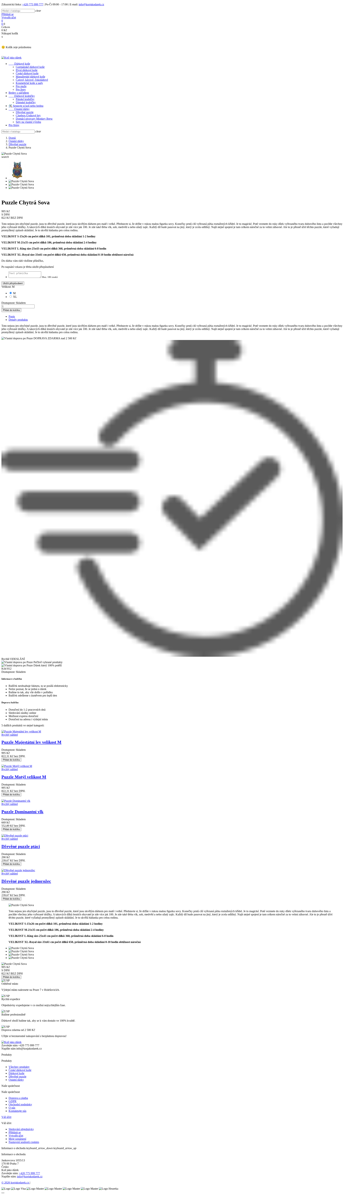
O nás (12, 1107)
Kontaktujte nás (17, 1110)
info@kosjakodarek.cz (91, 4)
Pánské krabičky (25, 99)
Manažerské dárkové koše (30, 76)
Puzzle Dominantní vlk (22, 811)
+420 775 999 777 (32, 4)
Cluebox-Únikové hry (28, 115)
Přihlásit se (7, 14)
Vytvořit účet (8, 17)
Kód (4, 668)
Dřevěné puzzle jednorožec (26, 881)
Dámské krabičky (26, 102)
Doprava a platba (18, 1098)
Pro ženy (21, 89)
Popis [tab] (12, 316)
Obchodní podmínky (20, 1104)
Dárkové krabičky (22, 95)
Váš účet (6, 1117)
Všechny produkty (19, 1066)
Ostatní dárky (19, 109)
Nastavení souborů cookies (24, 1142)
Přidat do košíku (11, 310)
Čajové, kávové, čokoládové (32, 79)
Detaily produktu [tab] (18, 319)
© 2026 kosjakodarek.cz (15, 1182)
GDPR (12, 1101)
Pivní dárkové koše (26, 70)
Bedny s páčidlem (19, 92)
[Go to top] (2, 1192)
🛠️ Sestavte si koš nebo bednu (26, 105)
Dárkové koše (19, 63)
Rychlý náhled (9, 734)
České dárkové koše (27, 73)
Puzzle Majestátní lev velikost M (31, 742)
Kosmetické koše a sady (29, 83)
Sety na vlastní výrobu (28, 121)
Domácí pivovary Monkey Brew (34, 118)
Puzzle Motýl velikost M (23, 777)
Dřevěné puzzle (25, 112)
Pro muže (21, 86)
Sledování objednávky (21, 1129)
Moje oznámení (17, 1138)
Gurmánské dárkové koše (30, 66)
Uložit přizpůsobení (13, 283)
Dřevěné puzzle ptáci (20, 846)
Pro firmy (14, 125)
